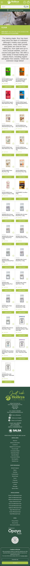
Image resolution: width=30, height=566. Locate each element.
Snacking (15, 472)
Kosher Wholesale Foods (15, 511)
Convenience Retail (15, 450)
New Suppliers (15, 459)
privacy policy (24, 555)
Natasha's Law (15, 461)
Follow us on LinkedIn (16, 418)
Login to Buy (8, 86)
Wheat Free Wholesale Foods (15, 499)
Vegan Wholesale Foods (15, 509)
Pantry (15, 478)
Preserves (15, 480)
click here (15, 33)
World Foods (15, 476)
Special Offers (15, 488)
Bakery (15, 470)
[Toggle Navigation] (2, 2)
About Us (15, 440)
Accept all (15, 562)
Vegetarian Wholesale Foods (15, 507)
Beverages (15, 486)
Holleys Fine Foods (13, 2)
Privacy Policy (15, 520)
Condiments (15, 482)
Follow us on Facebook (16, 420)
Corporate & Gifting (15, 457)
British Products (15, 468)
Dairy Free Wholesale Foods (15, 503)
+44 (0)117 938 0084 (16, 411)
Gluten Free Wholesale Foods (15, 495)
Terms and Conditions (15, 524)
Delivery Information (15, 442)
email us (7, 33)
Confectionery (15, 474)
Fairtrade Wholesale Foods (15, 505)
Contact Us (15, 444)
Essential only (15, 559)
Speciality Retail (15, 454)
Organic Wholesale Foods (15, 501)
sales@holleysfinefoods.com (16, 412)
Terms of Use (15, 522)
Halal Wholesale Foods (15, 513)
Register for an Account (15, 446)
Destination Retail (15, 452)
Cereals (15, 484)
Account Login (15, 448)
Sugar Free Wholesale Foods (15, 497)
